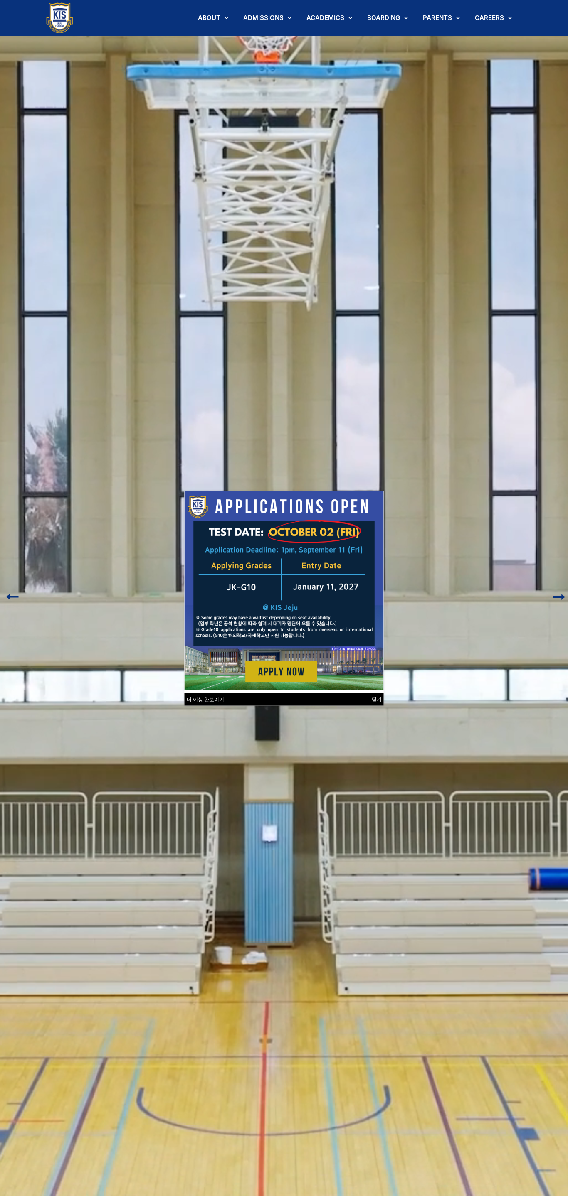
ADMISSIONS (263, 18)
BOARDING (383, 18)
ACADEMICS (325, 18)
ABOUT (209, 18)
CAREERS (489, 18)
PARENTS (437, 18)
